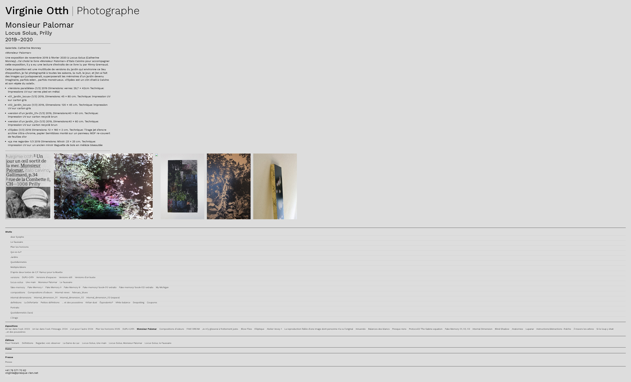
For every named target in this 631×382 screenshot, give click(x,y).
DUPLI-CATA (28, 277)
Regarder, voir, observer (48, 343)
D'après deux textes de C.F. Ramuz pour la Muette (37, 272)
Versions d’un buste (85, 277)
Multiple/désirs (18, 267)
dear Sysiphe (17, 237)
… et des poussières (73, 302)
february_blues (80, 292)
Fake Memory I (36, 287)
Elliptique (260, 329)
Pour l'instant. (12, 343)
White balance (123, 302)
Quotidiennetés (19, 262)
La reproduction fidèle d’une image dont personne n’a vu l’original (319, 329)
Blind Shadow (502, 329)
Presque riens (399, 329)
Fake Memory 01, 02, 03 (458, 329)
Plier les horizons (20, 247)
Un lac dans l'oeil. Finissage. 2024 (50, 329)
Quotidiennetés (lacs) (22, 312)
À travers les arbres (584, 329)
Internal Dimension (483, 329)
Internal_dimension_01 (46, 297)
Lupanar (530, 329)
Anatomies (518, 329)
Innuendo (361, 329)
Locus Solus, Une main (94, 343)
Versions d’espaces (46, 277)
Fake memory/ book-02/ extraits (136, 287)
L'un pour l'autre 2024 (82, 329)
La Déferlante (31, 302)
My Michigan (162, 287)
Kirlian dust (92, 302)
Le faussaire (17, 242)
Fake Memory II (54, 287)
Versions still (66, 277)
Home (8, 349)
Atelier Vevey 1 (274, 329)
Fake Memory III (72, 287)
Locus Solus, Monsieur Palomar (126, 343)
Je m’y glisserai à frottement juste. (220, 329)
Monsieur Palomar (48, 282)
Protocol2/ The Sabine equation (426, 329)
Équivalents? (107, 302)
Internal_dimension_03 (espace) (103, 297)
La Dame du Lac (71, 343)
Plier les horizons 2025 (108, 329)
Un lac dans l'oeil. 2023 (17, 329)
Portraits (15, 307)
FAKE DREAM (193, 329)
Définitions (28, 343)
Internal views (62, 292)
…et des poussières (15, 332)
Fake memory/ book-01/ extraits (100, 287)
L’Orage (14, 318)
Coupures (152, 302)
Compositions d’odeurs (40, 292)
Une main (31, 282)
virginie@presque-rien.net (21, 372)
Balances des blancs (379, 329)
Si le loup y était (605, 329)
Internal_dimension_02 (72, 297)
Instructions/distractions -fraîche (554, 329)
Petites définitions (50, 302)
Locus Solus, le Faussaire (158, 343)
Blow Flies (247, 329)
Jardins (14, 257)
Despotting (139, 302)
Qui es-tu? (16, 252)
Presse (8, 362)
